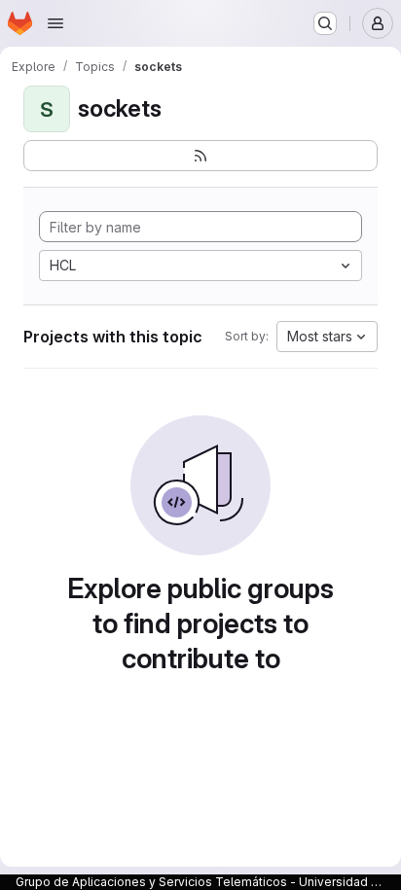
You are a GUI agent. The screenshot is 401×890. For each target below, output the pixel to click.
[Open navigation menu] (55, 23)
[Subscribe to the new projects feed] (200, 155)
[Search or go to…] (325, 23)
